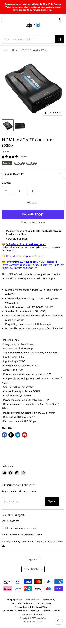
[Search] (59, 39)
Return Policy (49, 599)
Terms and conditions (21, 603)
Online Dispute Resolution (15, 610)
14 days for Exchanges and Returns (24, 256)
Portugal (31, 569)
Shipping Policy (14, 599)
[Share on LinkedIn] (17, 435)
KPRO (8, 151)
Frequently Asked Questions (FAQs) (31, 607)
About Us (35, 610)
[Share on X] (11, 435)
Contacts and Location (33, 614)
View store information (16, 239)
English (31, 559)
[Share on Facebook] (4, 435)
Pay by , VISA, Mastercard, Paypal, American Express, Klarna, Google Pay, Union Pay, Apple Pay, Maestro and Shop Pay (33, 265)
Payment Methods (51, 610)
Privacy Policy (32, 599)
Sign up (52, 501)
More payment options (33, 222)
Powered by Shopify (33, 621)
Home (5, 50)
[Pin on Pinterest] (24, 435)
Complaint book (43, 603)
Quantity (6, 183)
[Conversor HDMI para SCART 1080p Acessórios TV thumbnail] (7, 125)
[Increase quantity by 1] (32, 190)
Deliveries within (26, 244)
